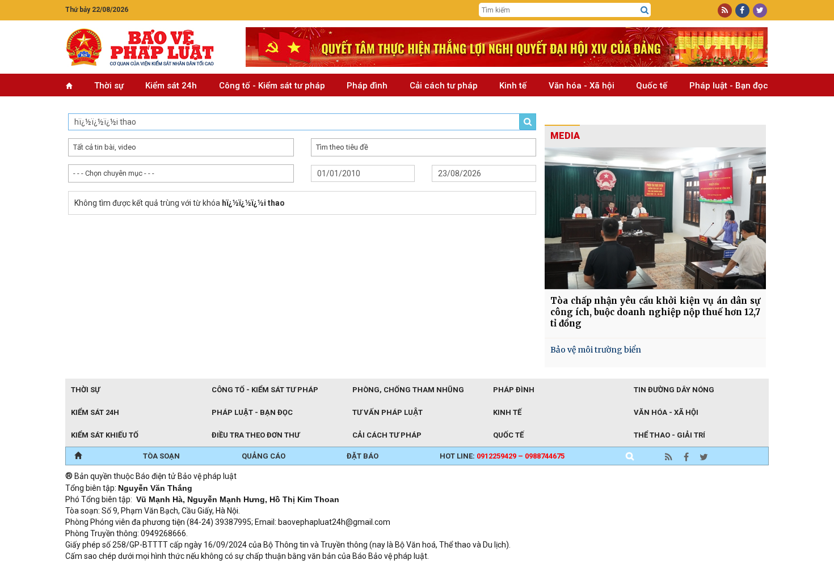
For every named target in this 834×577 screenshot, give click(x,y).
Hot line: (502, 456)
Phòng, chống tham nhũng (408, 389)
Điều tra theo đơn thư (256, 435)
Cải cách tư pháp (444, 85)
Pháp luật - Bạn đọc (728, 85)
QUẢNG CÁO (263, 456)
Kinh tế (512, 85)
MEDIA (565, 135)
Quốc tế (651, 85)
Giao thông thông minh (180, 571)
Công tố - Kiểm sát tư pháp (272, 85)
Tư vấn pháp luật (387, 412)
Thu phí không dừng (266, 571)
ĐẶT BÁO (362, 456)
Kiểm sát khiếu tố (104, 435)
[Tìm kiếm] (644, 10)
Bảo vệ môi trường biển (595, 350)
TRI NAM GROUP (99, 571)
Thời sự (109, 85)
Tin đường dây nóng (674, 389)
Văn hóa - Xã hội (581, 85)
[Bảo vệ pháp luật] (147, 47)
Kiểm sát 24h (171, 85)
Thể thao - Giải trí (669, 435)
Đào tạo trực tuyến (346, 571)
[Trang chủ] (78, 456)
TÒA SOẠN (161, 456)
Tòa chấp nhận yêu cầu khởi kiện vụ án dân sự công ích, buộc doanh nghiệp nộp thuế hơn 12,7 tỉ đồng (655, 312)
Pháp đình (367, 85)
